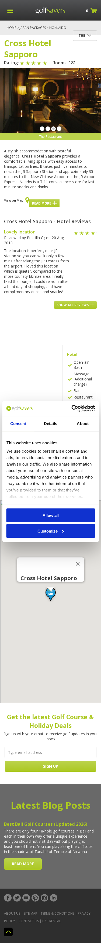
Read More (41, 203)
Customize (47, 531)
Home (11, 27)
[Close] (77, 563)
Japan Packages (33, 27)
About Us (12, 913)
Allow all (51, 515)
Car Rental (51, 921)
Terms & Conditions (57, 913)
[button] (50, 594)
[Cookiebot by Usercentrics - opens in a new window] (72, 408)
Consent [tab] (18, 423)
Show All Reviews (73, 305)
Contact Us (29, 921)
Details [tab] (50, 423)
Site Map (30, 913)
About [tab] (83, 423)
